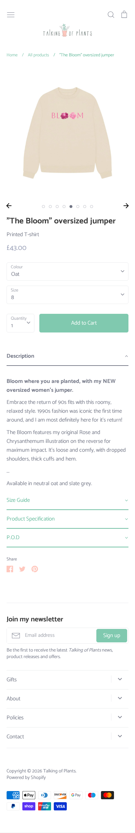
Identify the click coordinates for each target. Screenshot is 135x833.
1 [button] (43, 206)
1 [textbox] (12, 325)
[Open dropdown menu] (119, 679)
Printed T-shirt (23, 234)
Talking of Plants (59, 771)
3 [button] (57, 206)
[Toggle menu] (11, 14)
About (13, 698)
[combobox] (67, 271)
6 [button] (77, 206)
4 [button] (64, 206)
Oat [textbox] (15, 274)
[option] (67, 133)
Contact (15, 736)
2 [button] (50, 206)
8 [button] (91, 206)
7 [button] (84, 206)
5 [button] (70, 206)
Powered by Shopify (26, 778)
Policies (15, 717)
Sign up (111, 635)
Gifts (12, 679)
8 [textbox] (12, 297)
